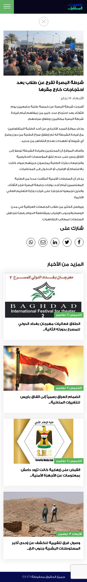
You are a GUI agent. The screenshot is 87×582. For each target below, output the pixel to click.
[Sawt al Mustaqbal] (73, 6)
